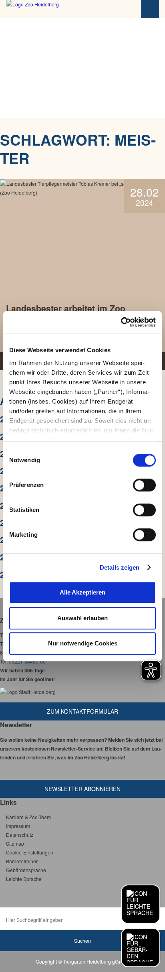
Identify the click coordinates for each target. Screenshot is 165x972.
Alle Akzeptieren (82, 592)
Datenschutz (19, 834)
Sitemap (15, 843)
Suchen (82, 940)
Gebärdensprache (26, 869)
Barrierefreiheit (22, 861)
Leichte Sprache (24, 878)
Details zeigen (119, 567)
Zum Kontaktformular (82, 711)
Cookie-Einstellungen (29, 852)
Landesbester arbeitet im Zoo (65, 308)
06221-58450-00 (27, 661)
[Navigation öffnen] (150, 9)
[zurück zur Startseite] (50, 9)
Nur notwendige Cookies (82, 643)
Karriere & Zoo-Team (28, 817)
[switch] (144, 485)
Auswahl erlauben (82, 618)
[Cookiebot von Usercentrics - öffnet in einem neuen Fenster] (121, 322)
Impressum (18, 825)
